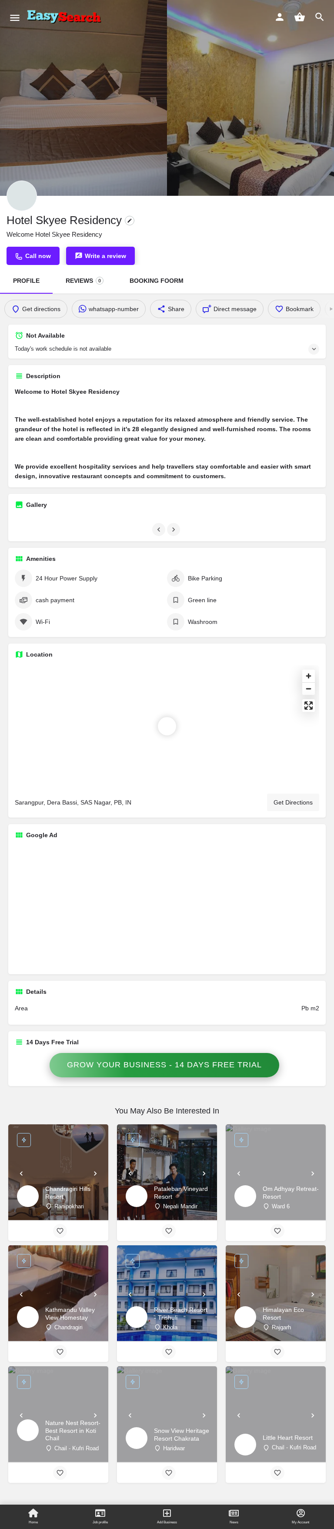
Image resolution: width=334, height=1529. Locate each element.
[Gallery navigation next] (174, 529)
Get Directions (293, 802)
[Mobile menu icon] (15, 17)
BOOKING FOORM (157, 280)
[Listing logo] (22, 196)
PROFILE (26, 280)
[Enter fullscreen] (308, 705)
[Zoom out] (308, 688)
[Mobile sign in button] (279, 17)
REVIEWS (83, 280)
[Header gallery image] (83, 98)
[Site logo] (65, 17)
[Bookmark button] (60, 1231)
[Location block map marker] (167, 726)
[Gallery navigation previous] (159, 529)
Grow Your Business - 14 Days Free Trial (164, 1064)
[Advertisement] (167, 907)
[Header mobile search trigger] (319, 17)
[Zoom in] (308, 676)
